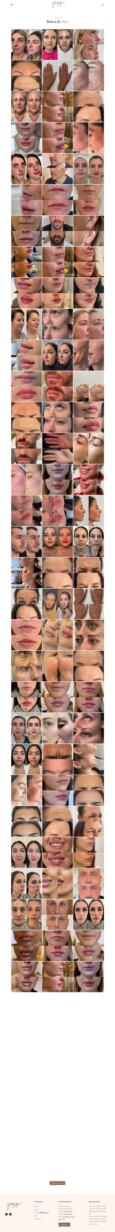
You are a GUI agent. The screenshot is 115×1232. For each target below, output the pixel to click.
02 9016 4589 (67, 1214)
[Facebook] (10, 1214)
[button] (103, 4)
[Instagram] (6, 1214)
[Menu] (12, 4)
